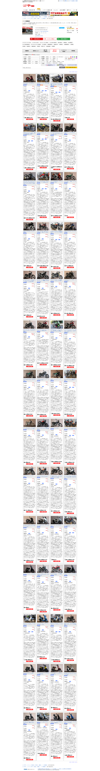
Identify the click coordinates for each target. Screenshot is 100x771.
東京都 (36, 16)
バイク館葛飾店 (44, 16)
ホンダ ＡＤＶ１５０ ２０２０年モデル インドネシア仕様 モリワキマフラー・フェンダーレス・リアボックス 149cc (70, 477)
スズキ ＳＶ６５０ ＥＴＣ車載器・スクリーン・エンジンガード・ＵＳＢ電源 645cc (43, 428)
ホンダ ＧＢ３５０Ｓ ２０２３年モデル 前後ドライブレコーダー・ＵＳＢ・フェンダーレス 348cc (57, 476)
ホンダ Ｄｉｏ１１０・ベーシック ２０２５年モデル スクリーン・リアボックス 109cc (70, 674)
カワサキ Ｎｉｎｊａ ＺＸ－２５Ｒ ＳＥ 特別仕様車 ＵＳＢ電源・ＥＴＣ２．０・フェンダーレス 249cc (57, 330)
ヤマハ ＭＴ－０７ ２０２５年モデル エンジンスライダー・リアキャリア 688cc (29, 330)
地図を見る (62, 27)
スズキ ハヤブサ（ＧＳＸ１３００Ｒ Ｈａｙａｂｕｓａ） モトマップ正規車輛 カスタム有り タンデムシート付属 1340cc (57, 84)
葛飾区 (40, 16)
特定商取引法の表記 (40, 35)
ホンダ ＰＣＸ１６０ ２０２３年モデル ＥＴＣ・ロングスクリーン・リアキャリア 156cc (29, 526)
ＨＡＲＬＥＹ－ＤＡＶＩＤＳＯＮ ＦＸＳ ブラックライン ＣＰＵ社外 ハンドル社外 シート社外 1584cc (29, 281)
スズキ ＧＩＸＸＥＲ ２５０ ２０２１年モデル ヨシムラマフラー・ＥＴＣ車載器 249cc (43, 574)
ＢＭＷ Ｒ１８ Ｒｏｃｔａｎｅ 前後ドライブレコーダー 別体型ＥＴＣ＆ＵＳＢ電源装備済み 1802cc (29, 133)
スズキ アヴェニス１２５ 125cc (28, 673)
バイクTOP (24, 16)
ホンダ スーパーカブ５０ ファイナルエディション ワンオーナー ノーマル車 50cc (29, 624)
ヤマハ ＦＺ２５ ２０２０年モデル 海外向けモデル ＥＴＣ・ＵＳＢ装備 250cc (70, 624)
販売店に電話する (64, 38)
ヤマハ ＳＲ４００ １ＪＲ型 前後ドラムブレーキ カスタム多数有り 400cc (70, 380)
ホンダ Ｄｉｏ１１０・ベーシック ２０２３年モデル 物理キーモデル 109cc (29, 722)
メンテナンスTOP (30, 18)
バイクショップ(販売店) (30, 16)
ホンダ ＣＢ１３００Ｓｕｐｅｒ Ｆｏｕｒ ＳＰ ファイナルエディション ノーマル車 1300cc (57, 133)
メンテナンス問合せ (50, 38)
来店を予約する (37, 38)
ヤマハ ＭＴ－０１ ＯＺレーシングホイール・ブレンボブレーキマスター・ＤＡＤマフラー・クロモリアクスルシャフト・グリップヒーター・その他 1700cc (29, 183)
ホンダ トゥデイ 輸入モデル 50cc (42, 721)
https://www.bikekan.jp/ (44, 31)
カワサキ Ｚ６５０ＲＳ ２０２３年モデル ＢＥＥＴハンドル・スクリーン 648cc (29, 380)
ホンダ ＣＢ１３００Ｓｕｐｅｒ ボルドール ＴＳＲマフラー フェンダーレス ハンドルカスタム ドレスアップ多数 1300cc (70, 330)
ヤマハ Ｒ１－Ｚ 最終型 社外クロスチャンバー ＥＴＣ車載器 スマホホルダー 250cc (43, 281)
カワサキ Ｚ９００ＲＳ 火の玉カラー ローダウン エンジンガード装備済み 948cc (57, 232)
